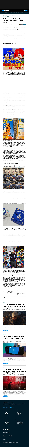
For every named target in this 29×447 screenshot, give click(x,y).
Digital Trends (4, 11)
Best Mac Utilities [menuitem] (17, 12)
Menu (1, 10)
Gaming (6, 412)
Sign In (25, 10)
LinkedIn (11, 407)
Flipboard (13, 407)
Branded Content (19, 421)
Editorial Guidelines (7, 423)
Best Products (18, 414)
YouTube (7, 407)
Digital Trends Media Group (7, 442)
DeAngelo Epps (5, 24)
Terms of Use (4, 439)
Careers (3, 435)
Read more (5, 330)
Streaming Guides (19, 413)
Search (28, 10)
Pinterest (10, 407)
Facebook (3, 407)
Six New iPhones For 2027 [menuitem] (12, 12)
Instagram (9, 284)
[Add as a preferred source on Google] (21, 24)
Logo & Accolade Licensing (8, 424)
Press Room (10, 436)
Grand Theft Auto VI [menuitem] (6, 12)
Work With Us (4, 436)
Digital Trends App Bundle (20, 424)
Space (18, 412)
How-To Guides (19, 415)
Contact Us (6, 421)
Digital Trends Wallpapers (20, 422)
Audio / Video (6, 413)
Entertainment (6, 415)
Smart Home (6, 414)
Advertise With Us (7, 422)
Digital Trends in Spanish (19, 423)
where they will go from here (13, 278)
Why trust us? (19, 15)
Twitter (6, 407)
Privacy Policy (10, 435)
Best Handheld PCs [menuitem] (22, 12)
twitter (7, 293)
